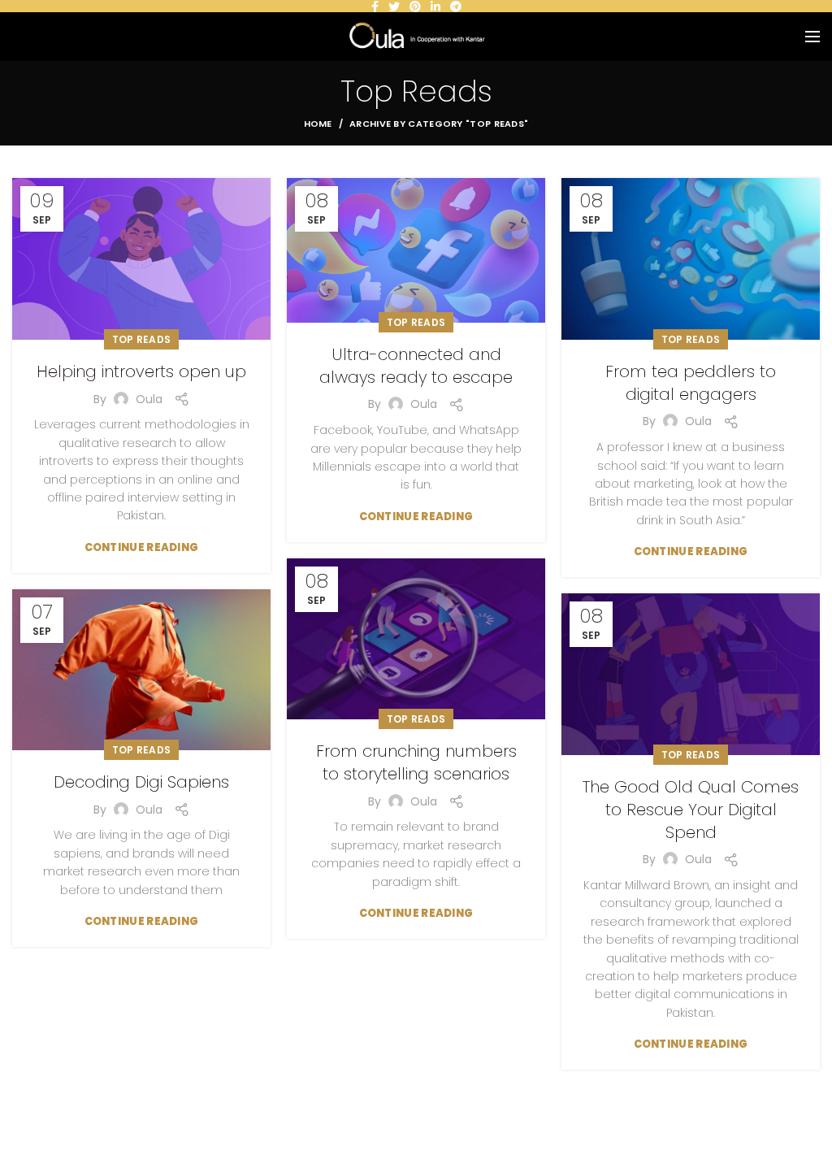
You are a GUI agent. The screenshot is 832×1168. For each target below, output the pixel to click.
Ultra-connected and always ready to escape (416, 366)
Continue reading (141, 547)
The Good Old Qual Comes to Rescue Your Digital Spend (691, 809)
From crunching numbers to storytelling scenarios (416, 762)
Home (318, 123)
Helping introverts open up (141, 371)
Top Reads (141, 339)
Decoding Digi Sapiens (141, 782)
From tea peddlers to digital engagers (690, 383)
